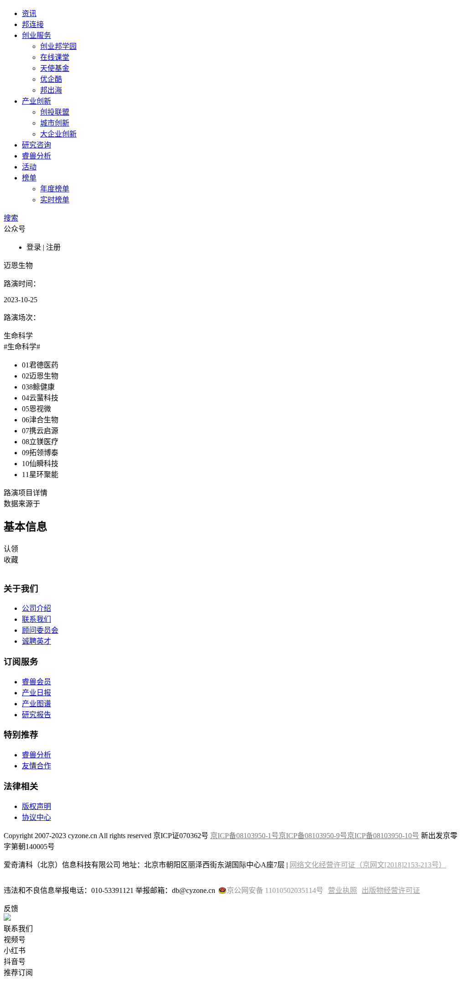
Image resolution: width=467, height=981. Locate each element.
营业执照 (342, 890)
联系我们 (36, 619)
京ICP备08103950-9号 (313, 835)
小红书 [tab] (15, 951)
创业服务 (36, 35)
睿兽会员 (36, 682)
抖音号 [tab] (15, 961)
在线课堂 (54, 57)
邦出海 (51, 90)
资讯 (29, 13)
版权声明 (36, 806)
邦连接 (33, 24)
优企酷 (51, 79)
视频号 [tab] (15, 940)
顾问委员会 (40, 630)
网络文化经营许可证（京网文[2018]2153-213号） (368, 865)
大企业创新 (58, 134)
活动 (29, 167)
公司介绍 (36, 608)
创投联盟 (54, 112)
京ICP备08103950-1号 (244, 835)
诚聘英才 (36, 641)
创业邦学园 (58, 46)
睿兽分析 (36, 156)
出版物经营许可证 (391, 890)
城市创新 (54, 123)
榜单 (29, 178)
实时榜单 (54, 200)
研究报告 (36, 715)
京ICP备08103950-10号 (383, 835)
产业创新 (36, 101)
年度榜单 (54, 189)
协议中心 (36, 817)
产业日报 (36, 693)
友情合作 (36, 766)
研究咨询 (36, 145)
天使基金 (54, 68)
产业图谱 (36, 704)
